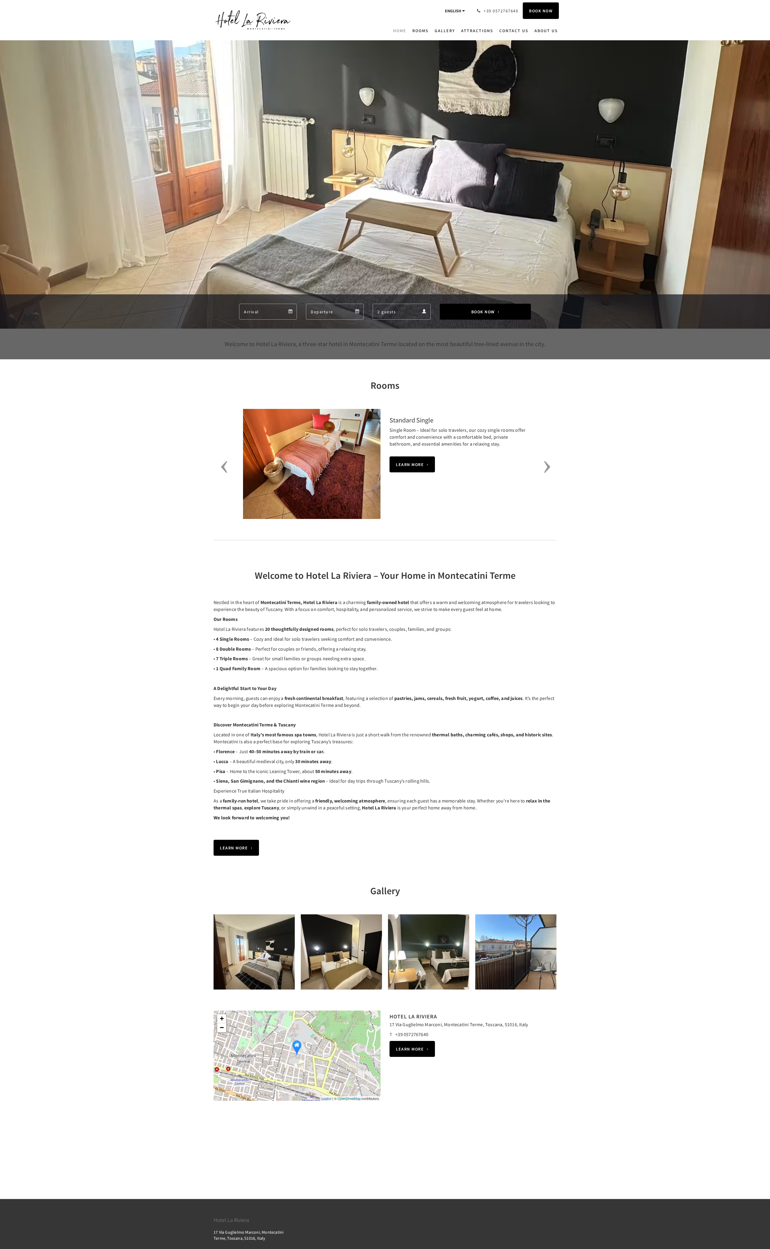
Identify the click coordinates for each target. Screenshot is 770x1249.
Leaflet (326, 1098)
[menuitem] (401, 30)
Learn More (410, 464)
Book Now (483, 312)
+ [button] (222, 1018)
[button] (222, 467)
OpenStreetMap (349, 1098)
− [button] (222, 1027)
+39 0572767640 (411, 1034)
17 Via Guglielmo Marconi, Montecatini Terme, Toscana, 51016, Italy (459, 1024)
